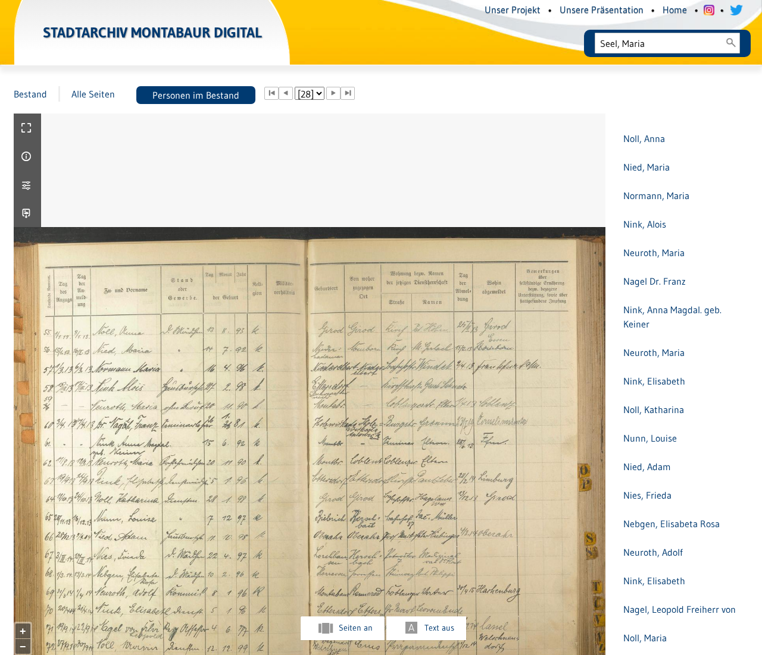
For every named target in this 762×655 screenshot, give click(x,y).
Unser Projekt (513, 9)
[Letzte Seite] (348, 93)
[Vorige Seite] (286, 93)
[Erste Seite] (271, 93)
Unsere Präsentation (602, 9)
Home (675, 9)
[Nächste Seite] (333, 93)
